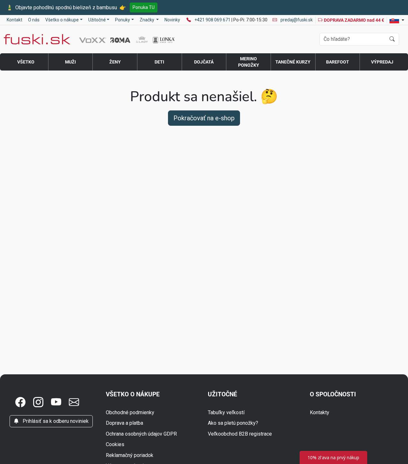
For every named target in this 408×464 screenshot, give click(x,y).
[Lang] (397, 20)
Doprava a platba (124, 423)
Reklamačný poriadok (129, 455)
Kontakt (14, 19)
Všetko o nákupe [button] (62, 19)
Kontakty (319, 412)
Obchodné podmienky (130, 412)
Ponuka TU (144, 7)
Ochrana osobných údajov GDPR (141, 434)
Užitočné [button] (97, 19)
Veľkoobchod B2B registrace (240, 434)
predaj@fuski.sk (296, 19)
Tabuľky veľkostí (226, 412)
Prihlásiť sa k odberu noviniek (55, 421)
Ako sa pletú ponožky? (233, 423)
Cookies (115, 444)
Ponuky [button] (122, 19)
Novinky (172, 19)
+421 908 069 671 (212, 19)
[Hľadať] (392, 39)
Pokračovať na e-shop (204, 118)
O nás (34, 19)
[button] (20, 402)
